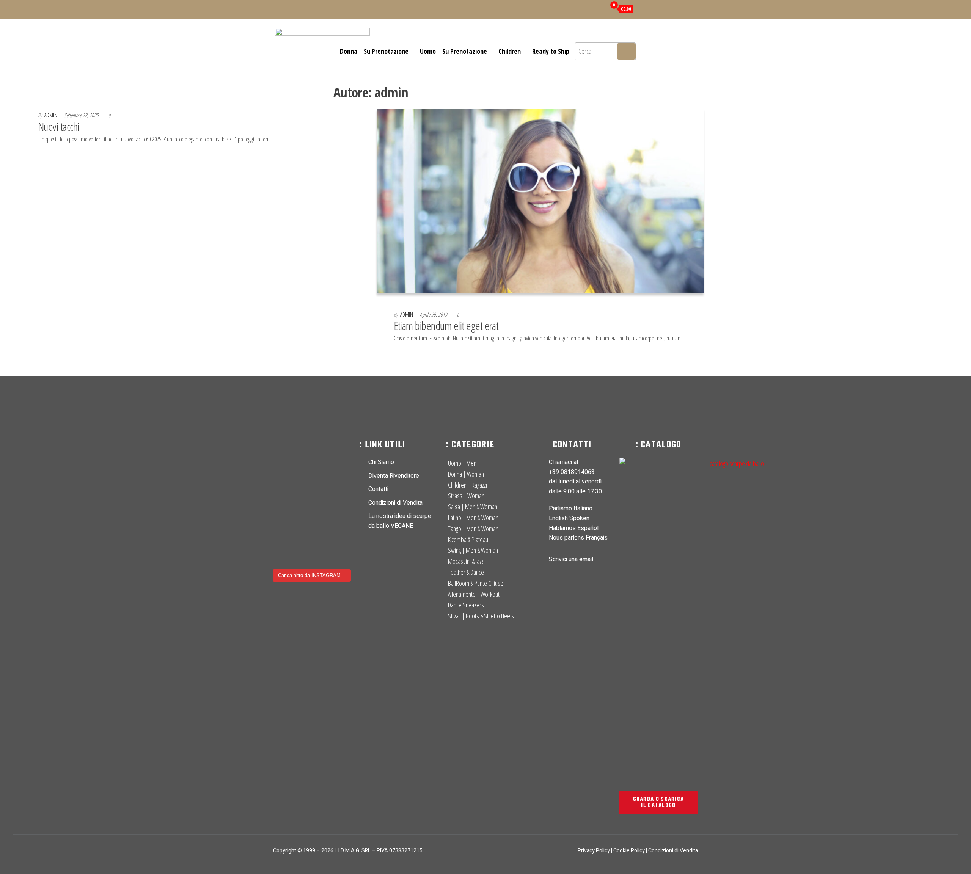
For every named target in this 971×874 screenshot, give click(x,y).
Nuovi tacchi (58, 126)
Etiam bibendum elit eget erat (446, 325)
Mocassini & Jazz (465, 561)
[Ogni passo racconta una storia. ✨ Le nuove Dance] (283, 456)
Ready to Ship (550, 51)
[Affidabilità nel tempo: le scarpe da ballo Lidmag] (312, 472)
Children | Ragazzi (467, 485)
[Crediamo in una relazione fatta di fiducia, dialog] (340, 505)
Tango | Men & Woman (473, 528)
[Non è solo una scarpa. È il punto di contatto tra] (283, 505)
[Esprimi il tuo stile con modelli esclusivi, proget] (312, 456)
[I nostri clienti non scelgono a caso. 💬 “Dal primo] (312, 555)
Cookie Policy (629, 851)
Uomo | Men (462, 463)
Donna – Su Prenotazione (374, 51)
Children (509, 51)
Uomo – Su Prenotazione (453, 51)
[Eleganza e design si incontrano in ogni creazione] (283, 489)
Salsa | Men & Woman (472, 506)
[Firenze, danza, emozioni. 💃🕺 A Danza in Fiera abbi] (312, 538)
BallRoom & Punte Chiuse (475, 583)
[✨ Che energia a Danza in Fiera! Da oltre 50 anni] (283, 522)
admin (51, 115)
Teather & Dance (466, 572)
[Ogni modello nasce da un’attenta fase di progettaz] (283, 472)
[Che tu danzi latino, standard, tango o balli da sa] (312, 505)
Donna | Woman (466, 474)
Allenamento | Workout (474, 594)
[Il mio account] (598, 8)
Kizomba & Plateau (468, 539)
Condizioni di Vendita (673, 851)
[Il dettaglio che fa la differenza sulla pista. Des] (283, 555)
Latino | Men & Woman (473, 517)
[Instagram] (538, 8)
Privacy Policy (594, 851)
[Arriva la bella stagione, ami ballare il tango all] (340, 456)
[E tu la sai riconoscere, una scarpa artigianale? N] (340, 538)
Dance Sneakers (466, 604)
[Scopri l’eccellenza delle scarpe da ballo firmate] (340, 489)
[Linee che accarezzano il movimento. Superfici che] (340, 522)
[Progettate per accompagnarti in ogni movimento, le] (312, 489)
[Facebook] (527, 8)
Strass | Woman (466, 495)
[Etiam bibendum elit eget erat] (540, 200)
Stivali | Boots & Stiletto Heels (481, 615)
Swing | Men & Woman (473, 550)
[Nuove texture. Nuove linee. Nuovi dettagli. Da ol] (283, 538)
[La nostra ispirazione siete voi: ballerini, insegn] (312, 522)
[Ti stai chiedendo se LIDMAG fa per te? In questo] (340, 555)
